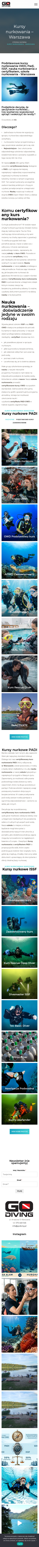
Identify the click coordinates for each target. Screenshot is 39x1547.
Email (19, 1180)
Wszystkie (9, 419)
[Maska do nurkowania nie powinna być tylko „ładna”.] (19, 1296)
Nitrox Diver (19, 1057)
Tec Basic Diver (20, 1025)
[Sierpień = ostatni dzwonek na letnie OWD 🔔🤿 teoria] (19, 1485)
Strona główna (19, 42)
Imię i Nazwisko (19, 1170)
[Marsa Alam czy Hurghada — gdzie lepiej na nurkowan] (19, 1258)
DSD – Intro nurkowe (19, 461)
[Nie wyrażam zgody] (36, 1540)
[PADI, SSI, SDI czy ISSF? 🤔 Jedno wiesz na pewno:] (19, 1447)
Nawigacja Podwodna (19, 1088)
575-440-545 (21, 1223)
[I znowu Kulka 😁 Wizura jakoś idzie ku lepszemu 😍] (19, 1372)
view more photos (19, 737)
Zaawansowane (19, 423)
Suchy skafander (19, 1119)
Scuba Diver (19, 498)
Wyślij (19, 1191)
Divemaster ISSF (19, 994)
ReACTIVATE (19, 725)
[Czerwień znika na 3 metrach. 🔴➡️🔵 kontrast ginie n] (19, 1334)
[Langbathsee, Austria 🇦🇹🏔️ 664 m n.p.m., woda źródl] (19, 1523)
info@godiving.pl (19, 1226)
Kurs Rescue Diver (19, 687)
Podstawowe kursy (25, 419)
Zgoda (20, 1544)
